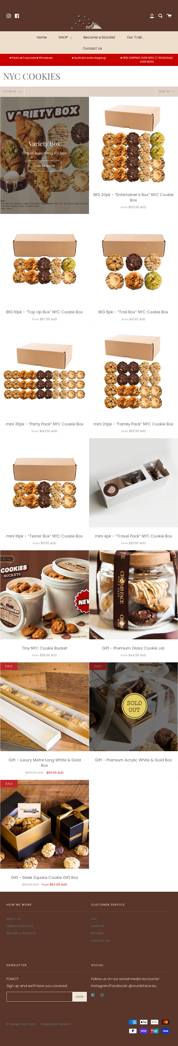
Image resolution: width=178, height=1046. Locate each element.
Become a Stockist (99, 37)
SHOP (64, 37)
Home (42, 37)
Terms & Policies (20, 926)
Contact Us (92, 48)
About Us (14, 919)
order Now (44, 166)
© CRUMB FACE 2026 (21, 1024)
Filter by (10, 91)
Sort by (165, 91)
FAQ (94, 919)
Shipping (98, 926)
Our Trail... (135, 37)
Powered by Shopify (56, 1024)
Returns (97, 933)
